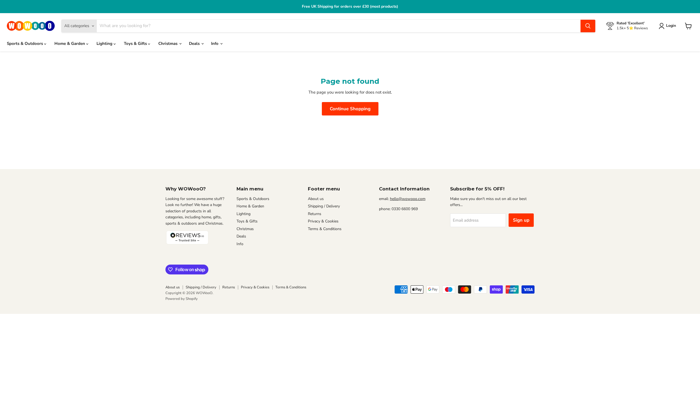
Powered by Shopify (181, 298)
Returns (314, 213)
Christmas (168, 43)
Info (215, 43)
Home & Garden (70, 43)
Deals (195, 43)
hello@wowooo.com (407, 198)
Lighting (105, 43)
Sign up (521, 220)
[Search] (588, 26)
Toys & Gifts (136, 43)
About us (316, 198)
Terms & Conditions (325, 228)
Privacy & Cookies (323, 221)
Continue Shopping (350, 109)
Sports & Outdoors (25, 43)
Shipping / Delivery (324, 206)
